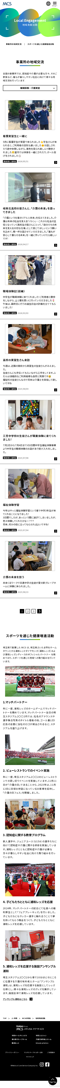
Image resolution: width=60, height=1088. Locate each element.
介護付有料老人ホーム (44, 1039)
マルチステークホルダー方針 (33, 1052)
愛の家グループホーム (19, 1039)
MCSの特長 (26, 1018)
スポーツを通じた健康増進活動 (41, 44)
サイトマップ (30, 1057)
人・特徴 (14, 1018)
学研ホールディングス (19, 1036)
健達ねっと (15, 1043)
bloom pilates (42, 1043)
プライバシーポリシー (12, 1052)
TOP (5, 1018)
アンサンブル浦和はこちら (15, 999)
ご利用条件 (51, 1052)
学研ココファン (41, 1036)
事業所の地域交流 (14, 44)
